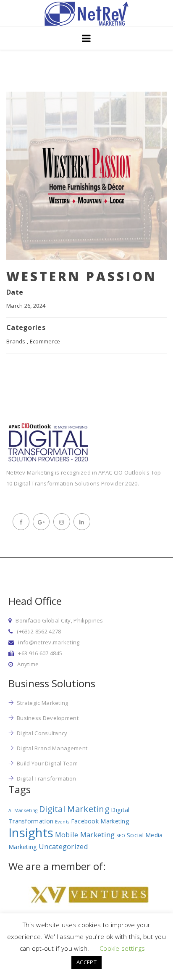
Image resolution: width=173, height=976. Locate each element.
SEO (121, 836)
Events (62, 822)
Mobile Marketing (85, 834)
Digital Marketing (74, 809)
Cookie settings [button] (122, 948)
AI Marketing (23, 810)
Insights (30, 832)
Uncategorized (63, 846)
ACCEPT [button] (86, 962)
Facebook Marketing (100, 821)
